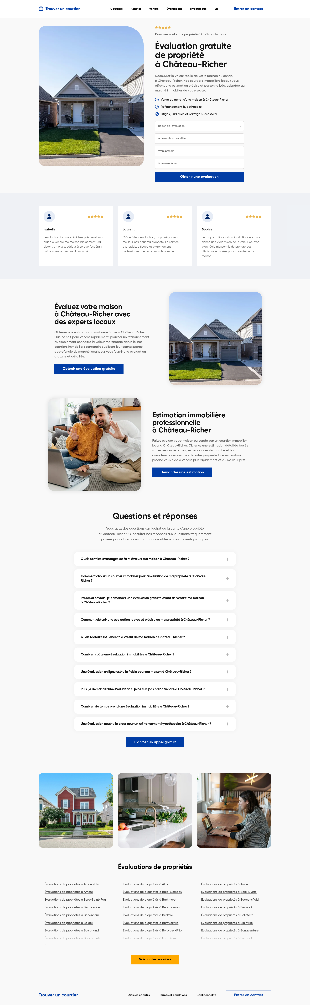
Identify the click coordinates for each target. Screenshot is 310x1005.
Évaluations (174, 8)
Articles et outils (139, 995)
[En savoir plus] (227, 559)
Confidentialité (206, 995)
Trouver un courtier (58, 995)
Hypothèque (198, 8)
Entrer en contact (248, 9)
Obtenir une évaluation (199, 177)
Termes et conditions (173, 995)
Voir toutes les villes (155, 959)
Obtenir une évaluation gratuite (89, 369)
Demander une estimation (182, 472)
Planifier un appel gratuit (155, 742)
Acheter (136, 8)
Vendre (154, 8)
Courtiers (116, 8)
